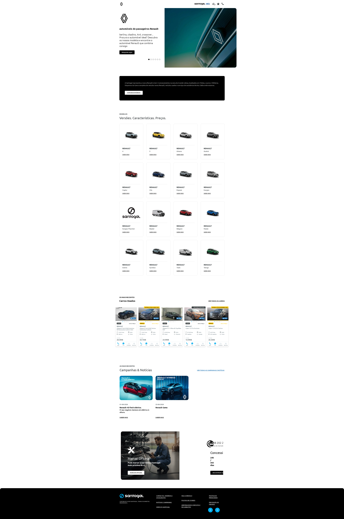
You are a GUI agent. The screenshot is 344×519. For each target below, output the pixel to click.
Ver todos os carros (216, 301)
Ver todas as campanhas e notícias (210, 370)
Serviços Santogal (163, 507)
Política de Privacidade (213, 496)
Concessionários (133, 93)
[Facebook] (210, 510)
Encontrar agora (220, 473)
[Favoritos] (218, 4)
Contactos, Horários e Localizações (164, 496)
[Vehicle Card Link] (126, 314)
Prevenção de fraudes (214, 503)
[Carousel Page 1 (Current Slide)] (149, 59)
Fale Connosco (186, 496)
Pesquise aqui (127, 52)
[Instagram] (217, 510)
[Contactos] (222, 4)
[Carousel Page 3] (153, 59)
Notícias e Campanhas (164, 502)
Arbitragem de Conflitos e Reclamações (190, 506)
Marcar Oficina (136, 473)
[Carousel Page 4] (155, 59)
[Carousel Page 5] (157, 59)
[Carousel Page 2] (151, 59)
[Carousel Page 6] (159, 59)
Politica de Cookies (188, 500)
